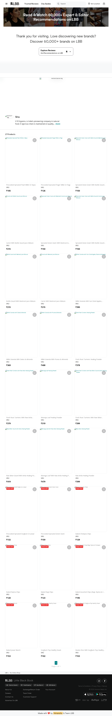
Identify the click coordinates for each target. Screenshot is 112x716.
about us (8, 689)
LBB (6, 673)
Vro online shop (15, 673)
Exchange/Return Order (31, 689)
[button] (94, 4)
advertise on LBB (11, 700)
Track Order (27, 693)
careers (8, 693)
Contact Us (9, 697)
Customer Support (29, 697)
